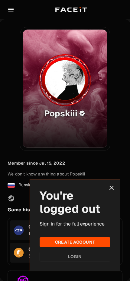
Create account (75, 242)
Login (75, 256)
